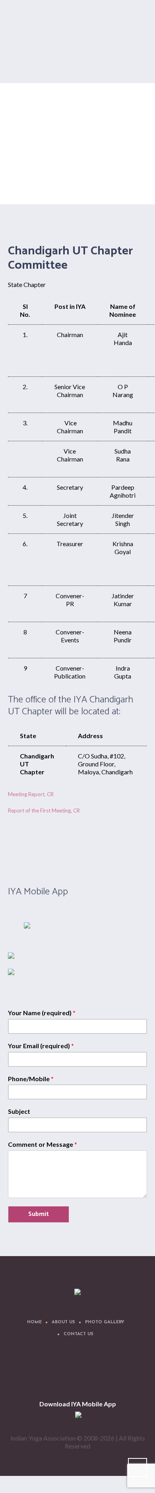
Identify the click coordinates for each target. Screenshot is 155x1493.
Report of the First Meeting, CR (44, 810)
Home (43, 182)
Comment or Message (42, 1144)
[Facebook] (43, 1372)
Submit (38, 1214)
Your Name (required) (42, 1012)
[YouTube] (115, 1372)
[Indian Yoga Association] (77, 1292)
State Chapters (69, 182)
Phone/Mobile (31, 1078)
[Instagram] (91, 1372)
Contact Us (78, 1334)
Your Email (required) (41, 1045)
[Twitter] (67, 1372)
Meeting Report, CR (31, 794)
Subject (19, 1111)
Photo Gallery (104, 1322)
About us (63, 1322)
